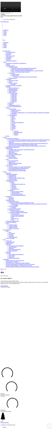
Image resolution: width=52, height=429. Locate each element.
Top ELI (13, 123)
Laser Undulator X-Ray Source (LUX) (17, 169)
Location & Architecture (11, 222)
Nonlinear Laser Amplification (15, 163)
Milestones (16, 133)
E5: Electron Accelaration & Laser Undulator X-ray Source (21, 202)
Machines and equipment (14, 258)
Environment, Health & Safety (12, 221)
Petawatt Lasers (12, 162)
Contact (5, 33)
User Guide (8, 244)
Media (7, 231)
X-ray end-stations (15, 213)
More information (4, 285)
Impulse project (14, 111)
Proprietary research (13, 83)
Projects (7, 107)
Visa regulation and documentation (16, 245)
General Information (10, 242)
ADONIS (13, 118)
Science (10, 81)
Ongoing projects (15, 75)
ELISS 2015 (14, 99)
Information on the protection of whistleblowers (16, 63)
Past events (8, 59)
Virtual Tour (8, 173)
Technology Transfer (10, 65)
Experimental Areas (10, 200)
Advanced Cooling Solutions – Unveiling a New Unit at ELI (19, 265)
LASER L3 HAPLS (13, 226)
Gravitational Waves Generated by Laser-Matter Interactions (21, 149)
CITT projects (12, 73)
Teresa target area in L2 (14, 201)
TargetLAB (13, 186)
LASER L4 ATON (13, 224)
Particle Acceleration (10, 155)
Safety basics (11, 256)
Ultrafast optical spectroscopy (17, 215)
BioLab (13, 182)
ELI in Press (11, 235)
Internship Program (13, 89)
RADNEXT (14, 113)
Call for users (9, 240)
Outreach (11, 104)
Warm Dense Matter (13, 153)
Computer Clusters (13, 179)
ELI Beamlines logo (13, 237)
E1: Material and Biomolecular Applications (18, 212)
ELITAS (13, 116)
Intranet (4, 35)
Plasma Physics (9, 148)
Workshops (11, 190)
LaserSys (13, 127)
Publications (5, 30)
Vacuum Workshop (15, 192)
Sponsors (8, 64)
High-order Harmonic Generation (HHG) (17, 170)
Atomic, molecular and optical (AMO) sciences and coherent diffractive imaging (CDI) (27, 145)
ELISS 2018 (14, 95)
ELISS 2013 (14, 101)
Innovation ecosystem (13, 80)
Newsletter (11, 234)
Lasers (7, 159)
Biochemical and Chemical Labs (18, 184)
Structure (16, 134)
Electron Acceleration (13, 158)
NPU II (13, 117)
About (4, 62)
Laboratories (11, 181)
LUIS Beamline (14, 205)
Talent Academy (12, 91)
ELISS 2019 (14, 94)
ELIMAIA (13, 207)
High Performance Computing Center (17, 178)
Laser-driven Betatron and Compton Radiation (19, 168)
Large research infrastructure (17, 122)
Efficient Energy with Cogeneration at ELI (15, 260)
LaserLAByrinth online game (15, 106)
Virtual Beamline (12, 175)
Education (8, 86)
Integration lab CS (15, 189)
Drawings (13, 84)
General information (13, 250)
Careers (4, 31)
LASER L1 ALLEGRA (14, 228)
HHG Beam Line (15, 218)
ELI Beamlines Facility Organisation (14, 85)
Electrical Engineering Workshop (18, 195)
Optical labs (13, 187)
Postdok (13, 125)
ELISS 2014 (14, 100)
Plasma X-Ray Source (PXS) (17, 216)
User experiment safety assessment (16, 254)
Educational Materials (13, 90)
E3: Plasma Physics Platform (15, 208)
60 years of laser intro (10, 52)
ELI (12, 129)
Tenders (5, 32)
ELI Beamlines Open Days (14, 105)
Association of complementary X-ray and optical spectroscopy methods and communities (30, 112)
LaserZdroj (13, 126)
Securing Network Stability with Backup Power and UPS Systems (20, 264)
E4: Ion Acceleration (13, 206)
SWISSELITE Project (16, 110)
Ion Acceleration (12, 157)
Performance (11, 197)
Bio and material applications (12, 138)
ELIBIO (13, 121)
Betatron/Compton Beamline (17, 211)
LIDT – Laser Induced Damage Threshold (20, 71)
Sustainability (6, 259)
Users (4, 239)
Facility (4, 171)
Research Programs (18, 132)
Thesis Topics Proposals (14, 88)
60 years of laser (6, 51)
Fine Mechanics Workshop (17, 194)
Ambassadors (9, 57)
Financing (16, 131)
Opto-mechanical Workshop (17, 191)
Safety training (12, 255)
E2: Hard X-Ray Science (14, 210)
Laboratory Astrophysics (14, 150)
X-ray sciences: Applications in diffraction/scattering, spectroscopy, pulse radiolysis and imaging (29, 139)
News (10, 232)
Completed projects (15, 74)
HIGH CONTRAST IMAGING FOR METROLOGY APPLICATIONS (27, 70)
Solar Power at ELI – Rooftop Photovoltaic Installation (17, 263)
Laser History (9, 53)
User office (8, 252)
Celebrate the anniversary (11, 60)
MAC (12, 217)
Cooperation (8, 79)
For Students (11, 102)
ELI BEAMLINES (5, 21)
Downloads (8, 58)
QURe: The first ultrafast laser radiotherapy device (22, 69)
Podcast (7, 136)
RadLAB (13, 185)
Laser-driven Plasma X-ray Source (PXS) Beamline (20, 166)
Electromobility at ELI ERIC (12, 261)
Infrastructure (9, 196)
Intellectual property (13, 78)
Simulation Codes (12, 176)
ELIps (12, 219)
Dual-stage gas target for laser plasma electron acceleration (23, 68)
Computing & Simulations (11, 174)
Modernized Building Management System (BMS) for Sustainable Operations (22, 266)
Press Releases (12, 233)
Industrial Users (9, 243)
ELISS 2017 (14, 96)
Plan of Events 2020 (10, 55)
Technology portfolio (13, 67)
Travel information (13, 247)
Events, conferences (10, 238)
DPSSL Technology (13, 164)
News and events (7, 229)
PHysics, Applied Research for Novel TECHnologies (25, 76)
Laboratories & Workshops (11, 180)
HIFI (12, 120)
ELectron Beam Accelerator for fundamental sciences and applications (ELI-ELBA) (29, 203)
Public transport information (15, 249)
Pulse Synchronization (13, 160)
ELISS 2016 (14, 97)
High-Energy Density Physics (15, 154)
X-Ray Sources (9, 165)
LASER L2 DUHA (13, 227)
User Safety (8, 253)
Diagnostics (11, 198)
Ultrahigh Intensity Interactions (12, 147)
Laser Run (8, 54)
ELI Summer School (13, 92)
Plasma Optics (12, 152)
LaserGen (13, 128)
